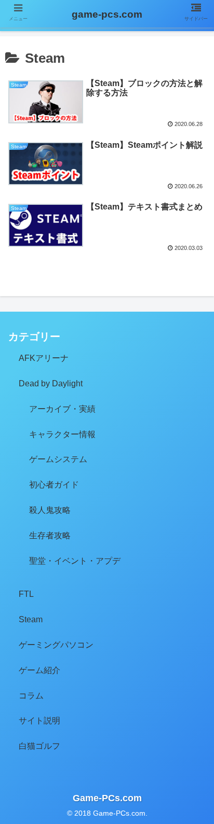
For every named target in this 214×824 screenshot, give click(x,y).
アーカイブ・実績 (62, 408)
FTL (26, 594)
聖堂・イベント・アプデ (75, 560)
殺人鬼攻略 (50, 510)
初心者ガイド (54, 484)
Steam (31, 619)
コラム (31, 695)
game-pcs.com (107, 14)
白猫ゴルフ (39, 746)
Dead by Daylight (51, 383)
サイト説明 (39, 720)
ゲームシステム (58, 459)
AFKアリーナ (44, 358)
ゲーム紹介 (39, 670)
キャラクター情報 (62, 434)
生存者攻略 (50, 535)
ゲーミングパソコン (56, 644)
